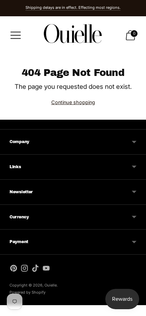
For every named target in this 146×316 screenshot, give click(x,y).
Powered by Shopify (27, 292)
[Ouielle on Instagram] (24, 269)
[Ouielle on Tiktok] (35, 269)
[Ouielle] (73, 35)
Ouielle (50, 285)
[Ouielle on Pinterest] (14, 269)
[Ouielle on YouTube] (46, 269)
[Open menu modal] (15, 35)
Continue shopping (73, 102)
